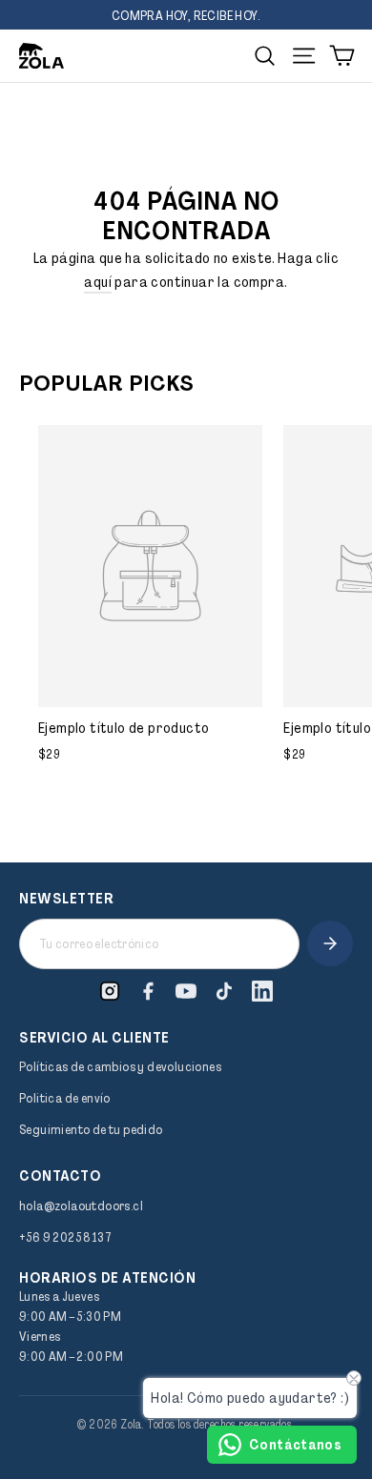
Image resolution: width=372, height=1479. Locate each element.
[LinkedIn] (262, 991)
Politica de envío (65, 1097)
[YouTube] (186, 991)
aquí (98, 282)
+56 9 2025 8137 (65, 1237)
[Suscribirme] (330, 943)
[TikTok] (224, 991)
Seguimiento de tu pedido (91, 1129)
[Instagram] (109, 991)
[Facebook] (147, 991)
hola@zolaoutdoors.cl (81, 1205)
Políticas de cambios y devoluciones (120, 1066)
